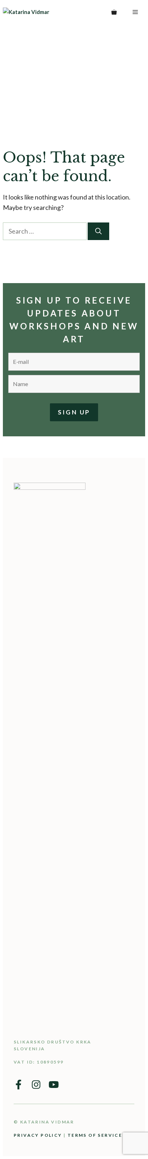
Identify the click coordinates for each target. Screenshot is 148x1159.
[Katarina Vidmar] (42, 12)
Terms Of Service (95, 1135)
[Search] (98, 231)
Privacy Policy (38, 1135)
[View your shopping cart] (114, 12)
